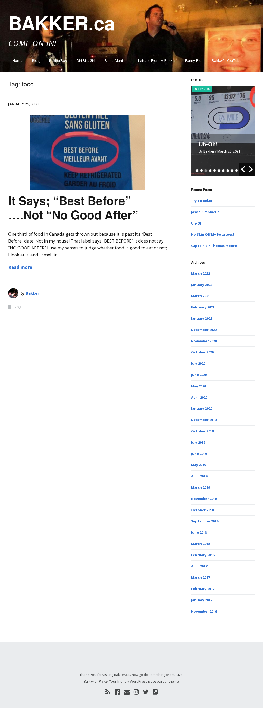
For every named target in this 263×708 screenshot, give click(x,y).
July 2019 (198, 442)
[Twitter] (146, 692)
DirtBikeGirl (85, 60)
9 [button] (232, 170)
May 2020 (198, 386)
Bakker (32, 293)
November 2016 (204, 611)
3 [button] (206, 170)
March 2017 (200, 577)
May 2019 (198, 464)
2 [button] (201, 170)
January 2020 (201, 408)
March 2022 (200, 273)
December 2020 (204, 329)
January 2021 (201, 318)
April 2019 (199, 476)
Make (103, 681)
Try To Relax (201, 200)
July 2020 (198, 363)
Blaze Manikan (116, 60)
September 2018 (204, 521)
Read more (20, 267)
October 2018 (202, 510)
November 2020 (204, 341)
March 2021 (200, 295)
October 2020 (202, 352)
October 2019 (202, 431)
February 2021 (202, 307)
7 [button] (223, 170)
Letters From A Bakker (157, 60)
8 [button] (227, 170)
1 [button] (197, 170)
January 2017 (201, 600)
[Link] (155, 692)
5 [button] (214, 170)
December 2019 (204, 419)
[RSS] (108, 692)
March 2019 (200, 487)
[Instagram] (136, 692)
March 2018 (200, 543)
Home (17, 60)
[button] (243, 169)
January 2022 (201, 284)
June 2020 (199, 374)
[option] (223, 131)
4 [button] (210, 170)
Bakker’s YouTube (226, 60)
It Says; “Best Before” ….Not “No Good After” (73, 207)
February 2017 (202, 588)
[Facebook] (117, 692)
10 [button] (236, 170)
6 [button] (219, 170)
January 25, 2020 (24, 104)
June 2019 (199, 453)
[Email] (127, 692)
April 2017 (199, 566)
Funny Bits (193, 60)
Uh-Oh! (208, 144)
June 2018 (199, 532)
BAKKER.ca (61, 22)
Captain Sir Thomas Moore (214, 245)
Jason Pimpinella (205, 212)
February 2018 (202, 555)
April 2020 (199, 397)
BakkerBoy (58, 60)
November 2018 (204, 498)
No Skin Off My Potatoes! (212, 234)
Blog (36, 60)
